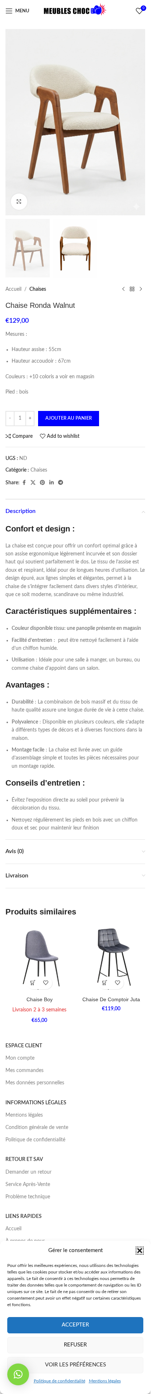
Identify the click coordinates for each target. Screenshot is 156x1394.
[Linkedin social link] (51, 483)
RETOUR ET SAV (24, 1159)
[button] (139, 1250)
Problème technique (27, 1196)
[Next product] (140, 289)
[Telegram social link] (60, 483)
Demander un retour (28, 1172)
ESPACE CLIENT (23, 1045)
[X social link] (33, 483)
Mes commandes (24, 1070)
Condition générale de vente (36, 1127)
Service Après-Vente (27, 1184)
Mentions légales (105, 1381)
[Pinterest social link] (42, 483)
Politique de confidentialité (59, 1381)
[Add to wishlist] (46, 983)
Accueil (13, 289)
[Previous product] (123, 289)
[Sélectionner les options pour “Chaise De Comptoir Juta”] (104, 983)
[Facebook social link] (24, 483)
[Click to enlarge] (19, 201)
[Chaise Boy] (39, 959)
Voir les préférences (75, 1364)
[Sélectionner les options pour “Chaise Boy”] (33, 983)
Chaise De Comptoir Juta (111, 999)
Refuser (75, 1345)
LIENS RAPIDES (23, 1216)
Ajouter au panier (68, 418)
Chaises (37, 289)
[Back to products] (132, 289)
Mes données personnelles (34, 1082)
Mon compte (19, 1058)
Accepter (75, 1325)
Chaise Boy (39, 999)
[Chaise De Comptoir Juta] (111, 959)
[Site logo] (75, 10)
